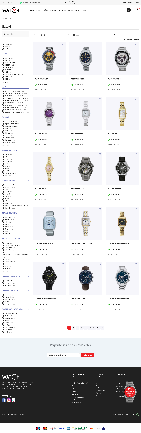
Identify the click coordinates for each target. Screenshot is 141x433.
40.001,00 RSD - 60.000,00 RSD (14, 100)
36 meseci (8, 285)
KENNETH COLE (10, 65)
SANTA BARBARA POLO (13, 74)
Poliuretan (8, 250)
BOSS (6, 60)
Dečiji (6, 49)
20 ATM (7, 166)
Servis (130, 2)
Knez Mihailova (10, 318)
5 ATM (7, 157)
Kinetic (7, 224)
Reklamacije (74, 394)
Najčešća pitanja (121, 397)
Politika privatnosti (76, 386)
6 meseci (8, 297)
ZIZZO (7, 79)
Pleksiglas (8, 208)
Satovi (32, 10)
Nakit (38, 10)
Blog (124, 2)
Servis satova (100, 390)
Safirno (7, 189)
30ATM (7, 168)
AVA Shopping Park (11, 313)
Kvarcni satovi (9, 173)
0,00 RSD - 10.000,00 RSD (13, 91)
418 (98, 328)
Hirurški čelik (9, 261)
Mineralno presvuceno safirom (15, 205)
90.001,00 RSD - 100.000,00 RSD (15, 109)
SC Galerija (8, 330)
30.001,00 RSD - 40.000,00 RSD (14, 98)
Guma (6, 268)
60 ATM (7, 159)
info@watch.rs (36, 2)
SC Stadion (8, 332)
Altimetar (8, 133)
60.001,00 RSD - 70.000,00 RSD (14, 103)
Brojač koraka (9, 142)
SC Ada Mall (9, 323)
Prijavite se (87, 355)
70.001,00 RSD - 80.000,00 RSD (14, 105)
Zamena (73, 391)
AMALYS (7, 58)
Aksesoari (53, 10)
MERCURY (8, 70)
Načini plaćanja (75, 402)
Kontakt (118, 384)
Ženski (7, 44)
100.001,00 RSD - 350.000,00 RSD (15, 112)
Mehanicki (8, 227)
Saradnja (118, 394)
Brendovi (62, 10)
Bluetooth (8, 140)
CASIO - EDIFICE (10, 63)
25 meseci (8, 283)
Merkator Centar (10, 316)
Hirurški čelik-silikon (11, 245)
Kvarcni (7, 220)
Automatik (8, 175)
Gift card (99, 396)
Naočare (45, 10)
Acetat (7, 243)
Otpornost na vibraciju (12, 124)
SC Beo (7, 325)
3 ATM (7, 154)
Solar (6, 222)
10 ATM (7, 161)
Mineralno (8, 187)
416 (90, 328)
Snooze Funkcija (10, 126)
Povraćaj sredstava (77, 397)
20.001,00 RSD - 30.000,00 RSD (14, 96)
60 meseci (8, 281)
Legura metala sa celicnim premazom (15, 254)
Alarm (6, 131)
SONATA (7, 77)
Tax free (98, 393)
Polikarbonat (9, 248)
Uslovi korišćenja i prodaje (79, 383)
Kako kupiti (74, 400)
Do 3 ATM (8, 171)
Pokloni (84, 10)
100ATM (7, 164)
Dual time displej (10, 121)
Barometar (8, 138)
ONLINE (7, 320)
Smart (77, 10)
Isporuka (73, 388)
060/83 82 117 (14, 2)
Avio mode (8, 135)
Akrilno (7, 203)
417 (94, 328)
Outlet (70, 10)
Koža (6, 264)
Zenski (7, 128)
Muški (6, 46)
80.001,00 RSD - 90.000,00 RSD (14, 107)
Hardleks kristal (10, 185)
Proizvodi (26, 10)
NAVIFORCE (8, 72)
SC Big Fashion (10, 327)
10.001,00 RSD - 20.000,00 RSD (14, 93)
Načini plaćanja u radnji (101, 386)
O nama (118, 381)
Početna (4, 18)
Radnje (137, 2)
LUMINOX (8, 67)
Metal (7, 266)
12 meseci (8, 299)
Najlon (7, 259)
